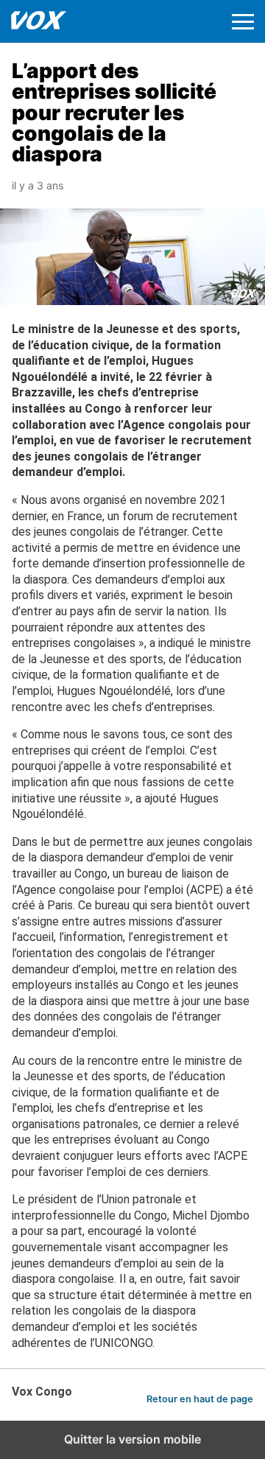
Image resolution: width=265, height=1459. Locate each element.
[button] (243, 21)
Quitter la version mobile (132, 1439)
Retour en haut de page (199, 1398)
